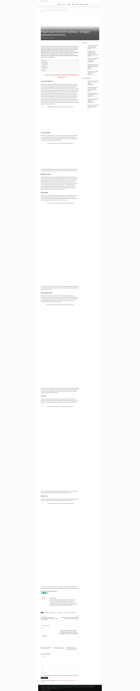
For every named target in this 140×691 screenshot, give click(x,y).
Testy (64, 4)
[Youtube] (98, 1)
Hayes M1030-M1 (45, 62)
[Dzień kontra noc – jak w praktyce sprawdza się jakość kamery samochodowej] (84, 59)
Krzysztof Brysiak (53, 598)
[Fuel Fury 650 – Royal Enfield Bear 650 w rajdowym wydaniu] (47, 642)
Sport (77, 4)
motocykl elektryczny (53, 612)
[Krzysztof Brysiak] (42, 38)
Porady (68, 4)
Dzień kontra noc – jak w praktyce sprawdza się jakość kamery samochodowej (93, 59)
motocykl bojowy (46, 612)
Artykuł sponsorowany (91, 61)
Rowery (86, 4)
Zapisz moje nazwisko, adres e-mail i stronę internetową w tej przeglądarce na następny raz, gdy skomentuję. (60, 675)
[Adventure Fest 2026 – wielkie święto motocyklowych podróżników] (84, 72)
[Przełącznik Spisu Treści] (76, 61)
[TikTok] (96, 1)
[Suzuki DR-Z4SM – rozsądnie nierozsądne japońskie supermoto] (60, 642)
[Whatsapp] (47, 593)
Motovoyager (89, 74)
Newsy (73, 4)
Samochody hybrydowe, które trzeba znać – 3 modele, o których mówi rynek (93, 81)
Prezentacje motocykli (66, 685)
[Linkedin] (45, 593)
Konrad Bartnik (90, 55)
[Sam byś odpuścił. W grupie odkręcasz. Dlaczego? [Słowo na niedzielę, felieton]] (84, 94)
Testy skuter (60, 685)
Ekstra (81, 4)
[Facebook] (93, 1)
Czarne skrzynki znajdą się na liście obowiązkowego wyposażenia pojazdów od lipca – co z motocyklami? (50, 618)
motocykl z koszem (66, 612)
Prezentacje (45, 9)
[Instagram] (95, 1)
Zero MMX (44, 66)
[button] (98, 4)
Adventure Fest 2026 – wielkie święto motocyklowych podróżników (93, 72)
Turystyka (59, 4)
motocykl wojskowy (60, 612)
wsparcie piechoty (73, 612)
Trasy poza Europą (54, 685)
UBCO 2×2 (44, 70)
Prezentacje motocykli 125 (74, 685)
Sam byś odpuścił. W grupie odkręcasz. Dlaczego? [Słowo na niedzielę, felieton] (93, 94)
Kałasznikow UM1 (45, 67)
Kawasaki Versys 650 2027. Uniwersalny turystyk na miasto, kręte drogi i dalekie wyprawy (72, 648)
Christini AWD (44, 63)
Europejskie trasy (48, 685)
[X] (43, 593)
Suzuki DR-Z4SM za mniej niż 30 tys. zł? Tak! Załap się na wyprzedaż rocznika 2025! (93, 46)
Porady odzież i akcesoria (82, 685)
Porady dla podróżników (91, 685)
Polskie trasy (43, 685)
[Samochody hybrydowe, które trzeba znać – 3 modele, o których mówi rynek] (84, 82)
